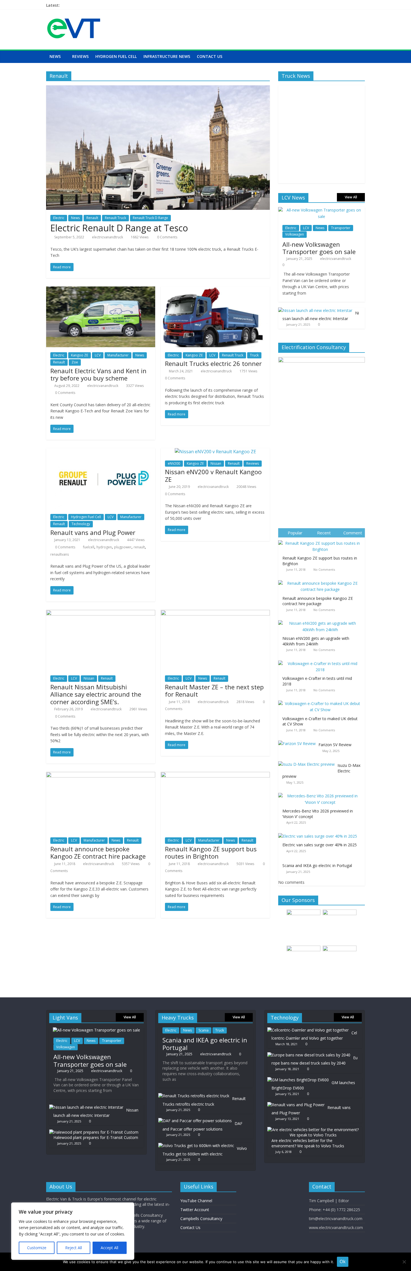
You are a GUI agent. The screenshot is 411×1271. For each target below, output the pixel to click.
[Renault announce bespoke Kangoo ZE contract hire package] (100, 775)
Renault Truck (115, 217)
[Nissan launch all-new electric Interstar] (315, 310)
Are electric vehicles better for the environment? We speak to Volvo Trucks (307, 1143)
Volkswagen (294, 234)
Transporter (340, 227)
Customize (36, 1247)
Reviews (80, 56)
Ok (343, 1261)
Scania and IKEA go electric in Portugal (317, 865)
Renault (92, 217)
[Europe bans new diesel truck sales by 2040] (308, 1055)
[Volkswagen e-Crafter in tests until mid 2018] (321, 660)
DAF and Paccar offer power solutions (202, 1126)
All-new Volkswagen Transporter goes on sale (319, 248)
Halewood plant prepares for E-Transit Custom (95, 1137)
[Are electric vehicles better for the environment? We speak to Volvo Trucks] (313, 1129)
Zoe (75, 362)
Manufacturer (118, 355)
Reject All (73, 1247)
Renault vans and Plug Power (92, 532)
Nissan (216, 463)
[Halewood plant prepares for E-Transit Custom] (93, 1132)
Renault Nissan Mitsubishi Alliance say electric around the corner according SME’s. (95, 694)
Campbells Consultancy (201, 1218)
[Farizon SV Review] (298, 740)
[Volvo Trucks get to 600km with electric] (196, 1145)
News (55, 56)
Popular (295, 532)
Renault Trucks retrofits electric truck (204, 1101)
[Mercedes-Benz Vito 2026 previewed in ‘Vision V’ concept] (321, 793)
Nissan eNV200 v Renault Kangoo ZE (213, 475)
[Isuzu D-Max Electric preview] (307, 761)
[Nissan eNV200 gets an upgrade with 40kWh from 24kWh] (321, 620)
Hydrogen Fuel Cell (116, 56)
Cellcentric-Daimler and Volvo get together (314, 1035)
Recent (324, 532)
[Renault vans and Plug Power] (100, 451)
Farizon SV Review (334, 744)
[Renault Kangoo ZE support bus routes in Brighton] (215, 775)
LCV (98, 355)
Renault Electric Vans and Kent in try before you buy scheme (98, 374)
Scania (204, 1030)
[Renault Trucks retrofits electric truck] (193, 1095)
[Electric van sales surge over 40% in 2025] (319, 833)
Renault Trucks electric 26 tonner (213, 363)
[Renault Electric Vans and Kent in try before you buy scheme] (100, 290)
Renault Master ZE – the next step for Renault (214, 690)
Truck (254, 355)
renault (139, 547)
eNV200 (174, 463)
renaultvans (59, 554)
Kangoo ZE (79, 355)
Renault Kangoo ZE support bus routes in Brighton (211, 852)
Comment (352, 532)
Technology (81, 523)
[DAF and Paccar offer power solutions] (195, 1120)
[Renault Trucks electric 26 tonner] (215, 290)
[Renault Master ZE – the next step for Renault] (215, 613)
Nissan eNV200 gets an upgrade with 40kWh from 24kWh (315, 641)
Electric (58, 217)
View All (351, 197)
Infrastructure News (166, 56)
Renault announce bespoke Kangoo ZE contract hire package (98, 852)
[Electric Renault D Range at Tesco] (158, 89)
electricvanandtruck (107, 237)
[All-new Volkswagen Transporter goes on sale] (321, 210)
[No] (404, 1262)
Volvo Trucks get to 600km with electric (204, 1151)
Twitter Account (194, 1209)
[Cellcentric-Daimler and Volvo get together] (308, 1030)
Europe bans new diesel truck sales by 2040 (314, 1060)
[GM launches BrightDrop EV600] (298, 1079)
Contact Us (209, 56)
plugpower (122, 547)
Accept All (109, 1247)
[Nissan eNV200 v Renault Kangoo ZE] (215, 451)
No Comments (324, 569)
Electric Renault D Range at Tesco (119, 228)
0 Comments (166, 237)
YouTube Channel (196, 1200)
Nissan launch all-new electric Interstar (320, 315)
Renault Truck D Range (150, 217)
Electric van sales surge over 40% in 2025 (319, 844)
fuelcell (88, 547)
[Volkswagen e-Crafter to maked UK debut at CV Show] (321, 700)
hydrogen (104, 547)
